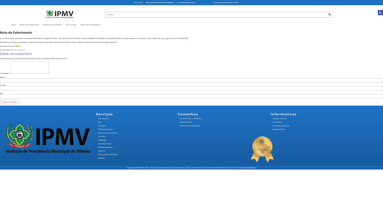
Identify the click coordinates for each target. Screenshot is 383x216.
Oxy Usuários (103, 119)
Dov (99, 122)
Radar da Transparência (90, 25)
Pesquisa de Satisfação (52, 25)
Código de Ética (278, 129)
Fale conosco (71, 25)
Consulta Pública (105, 144)
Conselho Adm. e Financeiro (191, 119)
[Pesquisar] (330, 14)
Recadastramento (105, 147)
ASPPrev (101, 158)
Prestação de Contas (280, 126)
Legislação (102, 140)
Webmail (101, 151)
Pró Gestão (276, 122)
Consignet (102, 126)
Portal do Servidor (105, 129)
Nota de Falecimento (18, 50)
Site (1, 93)
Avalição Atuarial (279, 119)
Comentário (5, 73)
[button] (380, 12)
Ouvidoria (102, 137)
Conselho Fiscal (186, 122)
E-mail (3, 85)
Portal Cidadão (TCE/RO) (108, 155)
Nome (3, 77)
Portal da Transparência (29, 25)
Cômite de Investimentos (190, 126)
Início (13, 25)
